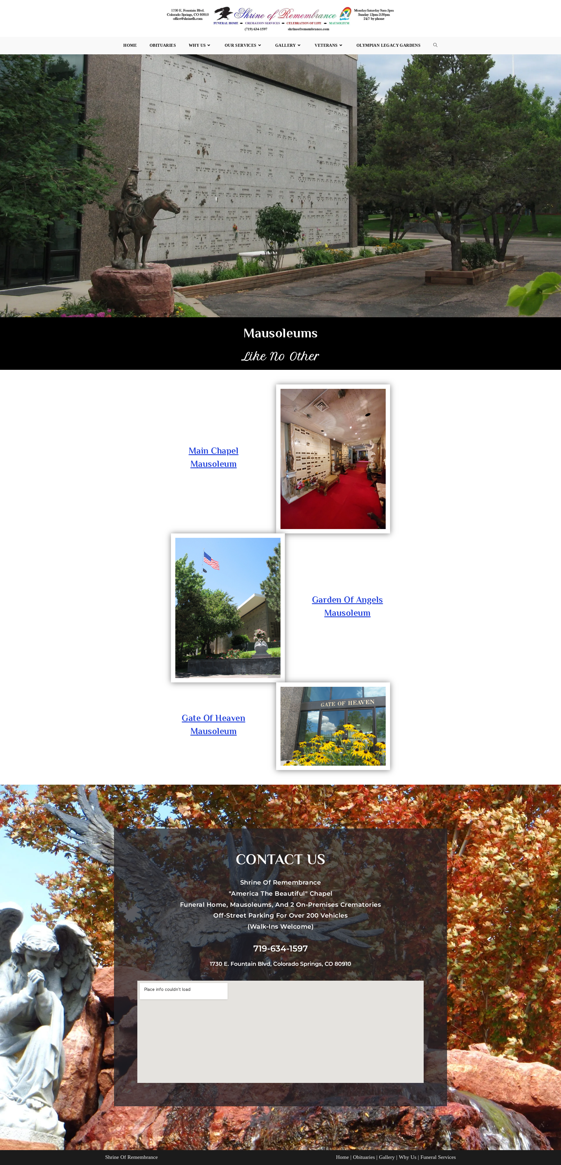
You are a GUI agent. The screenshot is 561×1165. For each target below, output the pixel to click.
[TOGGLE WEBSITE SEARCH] (435, 45)
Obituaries (364, 1157)
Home (342, 1157)
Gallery (387, 1157)
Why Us (407, 1157)
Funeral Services (438, 1157)
